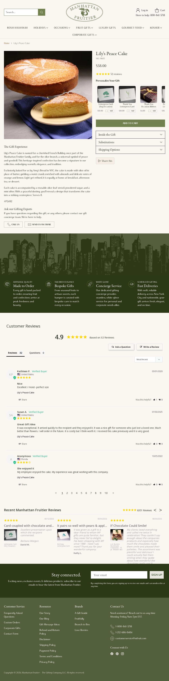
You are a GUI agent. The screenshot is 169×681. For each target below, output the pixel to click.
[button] (155, 399)
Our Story (44, 613)
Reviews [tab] (12, 352)
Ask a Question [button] (123, 346)
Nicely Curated (66, 526)
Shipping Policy (47, 644)
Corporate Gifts (12, 628)
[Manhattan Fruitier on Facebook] (112, 654)
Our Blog (44, 618)
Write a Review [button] (151, 346)
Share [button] (24, 399)
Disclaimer (44, 639)
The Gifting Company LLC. (54, 672)
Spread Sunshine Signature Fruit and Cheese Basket (61, 548)
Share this (107, 160)
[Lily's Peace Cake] (48, 95)
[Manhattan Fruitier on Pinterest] (117, 654)
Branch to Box (82, 624)
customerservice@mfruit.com (131, 638)
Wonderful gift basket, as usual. (131, 526)
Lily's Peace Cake (25, 392)
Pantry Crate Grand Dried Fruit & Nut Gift (114, 546)
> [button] (113, 493)
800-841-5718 (157, 15)
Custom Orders (12, 622)
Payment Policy (47, 650)
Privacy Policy (46, 661)
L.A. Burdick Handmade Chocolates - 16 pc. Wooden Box (6, 547)
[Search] (41, 12)
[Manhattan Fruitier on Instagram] (122, 654)
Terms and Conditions (50, 656)
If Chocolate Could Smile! (18, 526)
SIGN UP (156, 575)
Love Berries (81, 630)
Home (7, 43)
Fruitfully (79, 618)
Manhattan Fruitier (31, 672)
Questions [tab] (34, 352)
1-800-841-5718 (124, 626)
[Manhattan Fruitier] (84, 12)
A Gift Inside (81, 613)
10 (106, 493)
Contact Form (11, 633)
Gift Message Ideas (49, 624)
